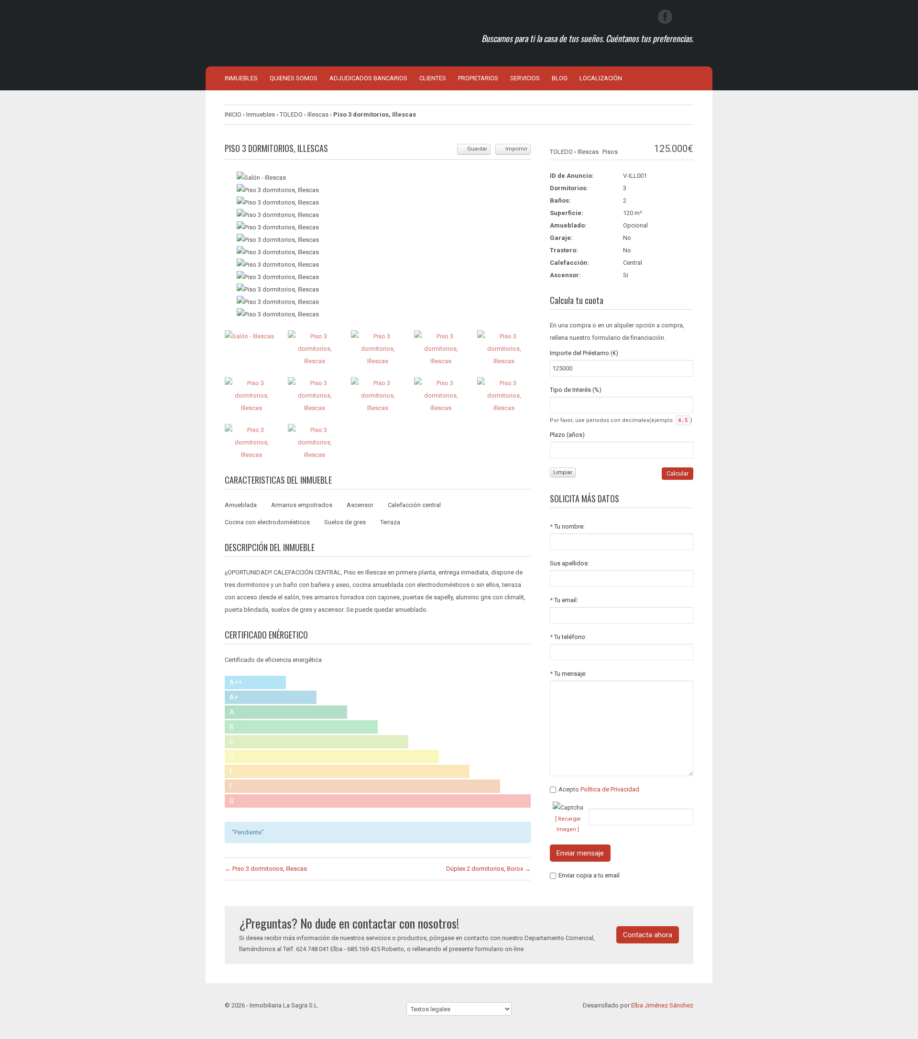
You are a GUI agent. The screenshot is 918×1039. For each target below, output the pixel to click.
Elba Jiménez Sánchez (662, 1005)
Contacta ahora (647, 935)
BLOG (560, 78)
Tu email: (564, 600)
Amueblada (241, 505)
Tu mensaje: (568, 673)
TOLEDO (561, 151)
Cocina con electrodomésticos (267, 522)
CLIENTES (432, 78)
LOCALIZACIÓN (600, 78)
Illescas (588, 151)
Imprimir (516, 149)
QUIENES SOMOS (293, 78)
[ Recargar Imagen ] (568, 824)
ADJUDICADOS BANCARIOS (368, 78)
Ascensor (360, 505)
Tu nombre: (567, 526)
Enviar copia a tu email (589, 875)
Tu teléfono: (568, 636)
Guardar (477, 149)
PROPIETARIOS (478, 78)
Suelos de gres (345, 522)
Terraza (390, 522)
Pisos (610, 151)
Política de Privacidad (609, 789)
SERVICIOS (525, 78)
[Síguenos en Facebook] (665, 17)
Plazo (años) (567, 434)
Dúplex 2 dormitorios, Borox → (488, 868)
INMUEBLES (241, 78)
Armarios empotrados (301, 505)
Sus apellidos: (569, 563)
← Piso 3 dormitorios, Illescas (266, 868)
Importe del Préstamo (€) (584, 353)
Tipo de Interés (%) (575, 389)
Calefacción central (414, 505)
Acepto (598, 789)
